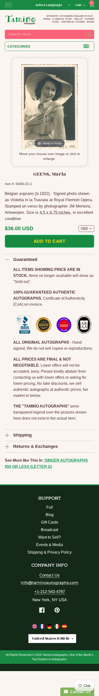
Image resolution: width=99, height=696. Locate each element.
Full (49, 507)
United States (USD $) (50, 638)
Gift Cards (49, 522)
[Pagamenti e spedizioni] (57, 627)
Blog (50, 515)
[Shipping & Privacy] (35, 627)
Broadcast (49, 530)
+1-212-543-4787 (49, 591)
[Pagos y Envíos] (64, 627)
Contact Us (49, 575)
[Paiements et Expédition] (42, 627)
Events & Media (49, 545)
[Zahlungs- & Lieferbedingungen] (50, 627)
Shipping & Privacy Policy (49, 552)
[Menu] (8, 5)
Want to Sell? (49, 537)
